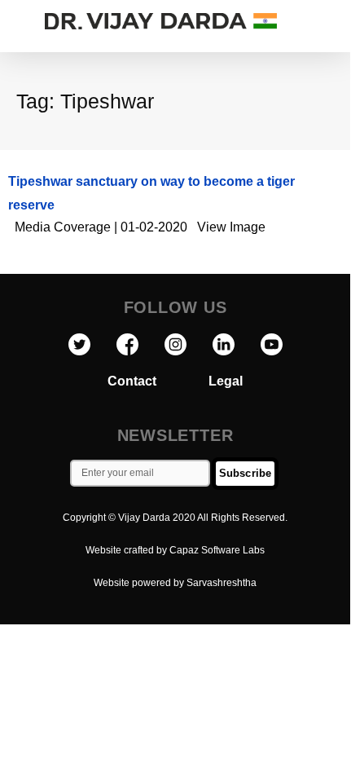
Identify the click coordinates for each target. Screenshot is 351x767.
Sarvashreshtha (221, 582)
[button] (333, 21)
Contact (157, 381)
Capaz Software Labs (217, 550)
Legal (225, 381)
